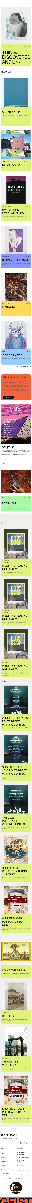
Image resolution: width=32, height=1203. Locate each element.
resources (20, 1148)
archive (19, 1174)
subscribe (4, 1161)
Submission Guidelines (20, 1153)
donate (3, 1165)
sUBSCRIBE (9, 397)
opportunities (21, 1166)
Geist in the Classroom (20, 1161)
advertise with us (7, 1169)
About (3, 1153)
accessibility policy (23, 1170)
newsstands (5, 1173)
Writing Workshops (23, 1157)
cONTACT (4, 1157)
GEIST (2, 1148)
